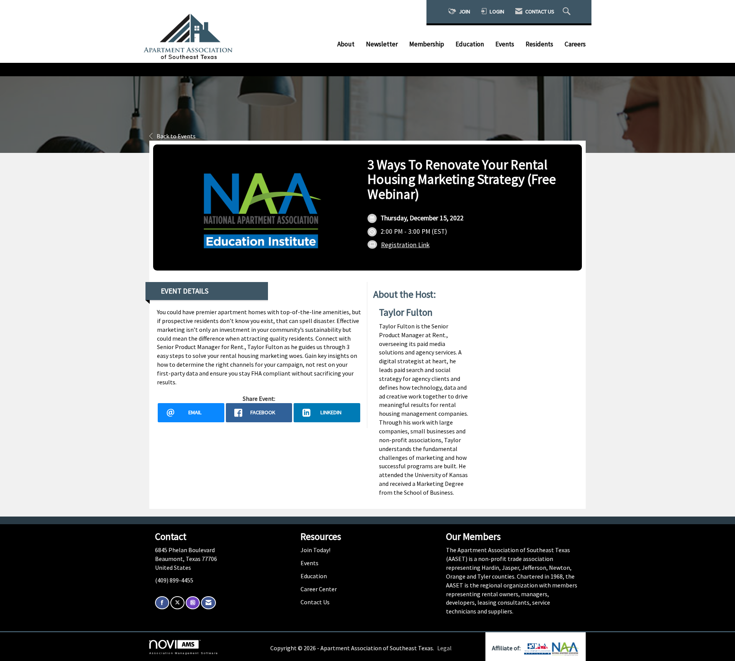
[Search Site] (567, 11)
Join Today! (315, 550)
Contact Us (315, 602)
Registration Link (405, 245)
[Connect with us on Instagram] (193, 603)
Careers (575, 44)
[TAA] (538, 648)
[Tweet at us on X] (177, 603)
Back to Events (176, 136)
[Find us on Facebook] (162, 603)
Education (470, 44)
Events (504, 44)
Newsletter (382, 44)
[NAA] (565, 648)
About (345, 44)
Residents (539, 44)
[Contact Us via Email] (208, 603)
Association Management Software (183, 652)
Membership (426, 44)
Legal (444, 648)
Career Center (319, 589)
